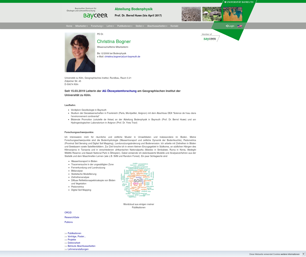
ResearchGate (72, 217)
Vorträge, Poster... (77, 236)
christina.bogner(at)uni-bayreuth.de (122, 56)
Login (231, 25)
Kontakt (174, 25)
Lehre (110, 25)
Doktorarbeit (74, 242)
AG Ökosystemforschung (119, 91)
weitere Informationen (290, 254)
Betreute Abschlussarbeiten (81, 245)
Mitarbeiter (80, 25)
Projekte (72, 239)
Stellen (139, 25)
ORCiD (68, 212)
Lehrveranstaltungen (78, 249)
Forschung (96, 25)
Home (69, 25)
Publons (69, 222)
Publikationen (124, 25)
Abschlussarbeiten (156, 25)
